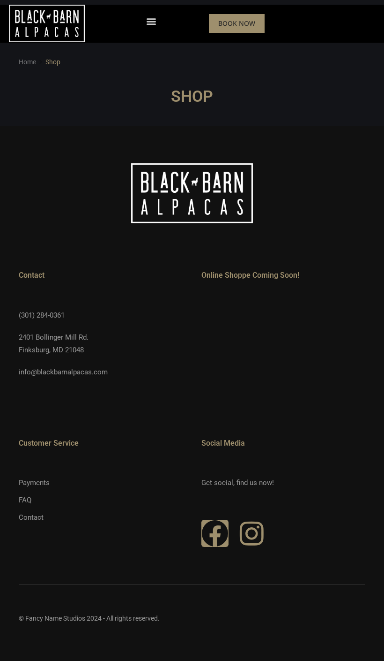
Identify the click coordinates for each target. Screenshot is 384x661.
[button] (151, 21)
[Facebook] (215, 533)
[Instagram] (251, 533)
